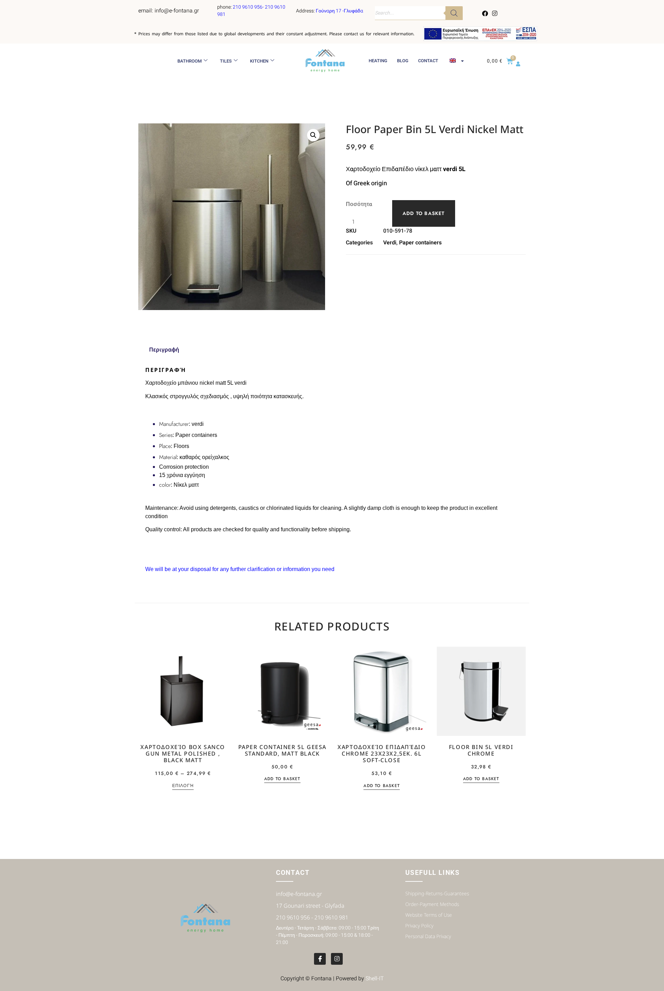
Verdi (389, 243)
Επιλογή (183, 786)
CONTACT (428, 60)
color (165, 485)
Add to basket (424, 213)
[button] (313, 135)
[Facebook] (485, 13)
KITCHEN (259, 61)
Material (168, 457)
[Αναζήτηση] (454, 13)
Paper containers (420, 243)
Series (166, 435)
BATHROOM (189, 61)
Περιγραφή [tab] (164, 349)
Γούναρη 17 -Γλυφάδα (339, 11)
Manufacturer (174, 424)
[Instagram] (494, 13)
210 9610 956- (249, 7)
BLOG (402, 60)
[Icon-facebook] (320, 959)
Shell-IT (375, 978)
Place (165, 446)
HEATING (378, 60)
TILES (226, 61)
